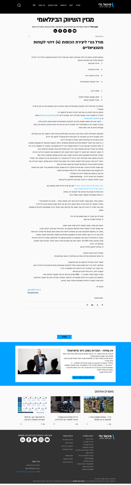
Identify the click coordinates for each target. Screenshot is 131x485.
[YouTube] (74, 31)
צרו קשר (36, 461)
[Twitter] (65, 31)
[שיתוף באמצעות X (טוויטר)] (97, 305)
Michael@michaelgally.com (27, 472)
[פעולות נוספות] (29, 36)
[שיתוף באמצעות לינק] (87, 305)
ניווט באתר (68, 435)
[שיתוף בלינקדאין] (92, 305)
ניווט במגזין (88, 435)
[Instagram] (70, 31)
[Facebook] (60, 31)
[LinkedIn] (55, 31)
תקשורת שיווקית (98, 298)
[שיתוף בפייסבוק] (102, 305)
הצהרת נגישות (68, 459)
